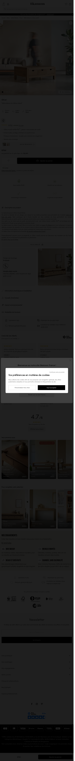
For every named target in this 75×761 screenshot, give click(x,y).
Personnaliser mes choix (22, 388)
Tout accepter (51, 388)
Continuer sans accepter (57, 372)
